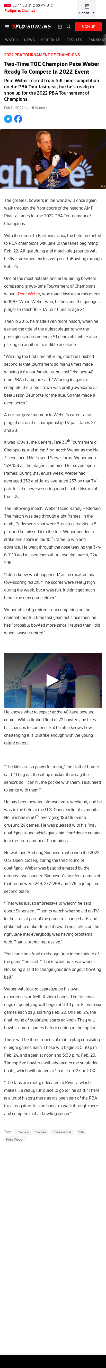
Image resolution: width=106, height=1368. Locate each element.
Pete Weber (29, 293)
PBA (81, 1132)
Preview (22, 1132)
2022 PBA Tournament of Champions (42, 54)
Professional (61, 1132)
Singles (40, 1132)
